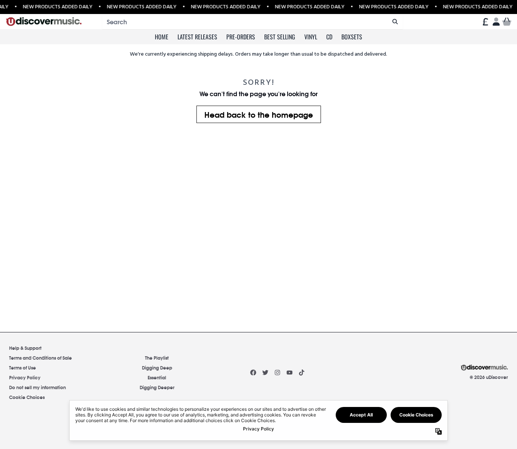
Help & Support (25, 347)
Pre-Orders (240, 36)
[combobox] (252, 21)
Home (161, 36)
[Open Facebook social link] (253, 372)
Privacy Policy (24, 377)
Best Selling (279, 36)
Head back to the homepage (258, 114)
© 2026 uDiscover (489, 377)
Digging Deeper (157, 387)
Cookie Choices (27, 397)
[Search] (395, 21)
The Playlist (157, 357)
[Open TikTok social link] (302, 372)
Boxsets (351, 36)
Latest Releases (197, 36)
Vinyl (310, 36)
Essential (157, 377)
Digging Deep (157, 367)
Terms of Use (22, 367)
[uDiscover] (44, 22)
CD (329, 36)
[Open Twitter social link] (265, 372)
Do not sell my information (37, 387)
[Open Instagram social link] (277, 372)
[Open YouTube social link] (290, 372)
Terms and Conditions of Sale (40, 357)
